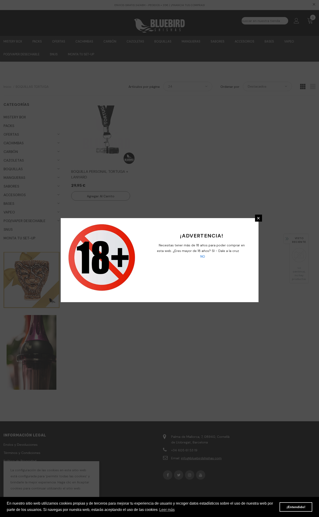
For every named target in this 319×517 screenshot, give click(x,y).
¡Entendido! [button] (296, 507)
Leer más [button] (167, 510)
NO (202, 256)
